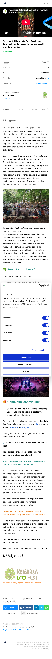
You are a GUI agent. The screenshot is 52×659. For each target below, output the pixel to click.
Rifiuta (26, 372)
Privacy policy (44, 644)
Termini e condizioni (22, 644)
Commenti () (32, 109)
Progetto (6, 109)
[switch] (45, 325)
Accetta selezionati (26, 364)
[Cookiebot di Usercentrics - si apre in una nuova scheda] (38, 285)
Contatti (7, 98)
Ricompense (18, 109)
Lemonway (45, 649)
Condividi (7, 51)
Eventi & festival (42, 83)
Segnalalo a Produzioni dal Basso (16, 629)
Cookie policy (34, 644)
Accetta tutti (26, 357)
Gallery (44, 109)
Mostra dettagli (37, 350)
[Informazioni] (48, 78)
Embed (12, 613)
